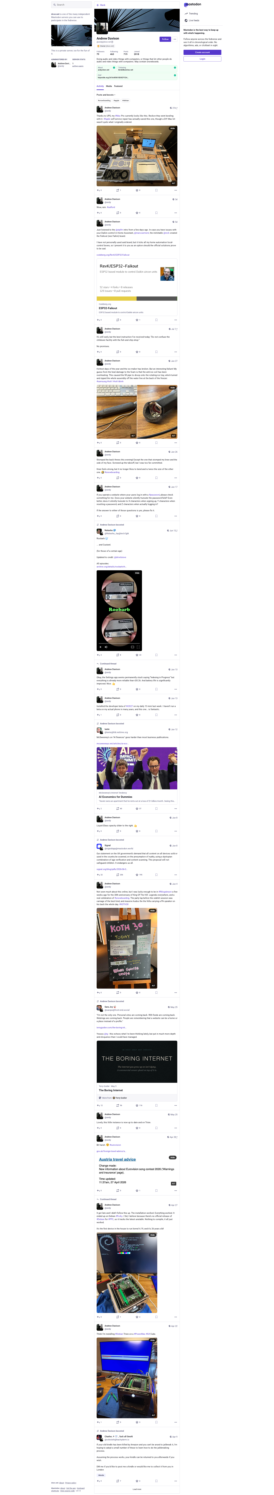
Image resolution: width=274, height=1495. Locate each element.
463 (112, 54)
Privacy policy (70, 1483)
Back (102, 5)
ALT (173, 183)
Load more (137, 1489)
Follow (165, 39)
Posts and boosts (105, 95)
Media (109, 86)
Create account (202, 52)
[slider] (119, 643)
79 (98, 54)
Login (202, 59)
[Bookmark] (156, 190)
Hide (173, 128)
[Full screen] (138, 647)
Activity (100, 86)
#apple (116, 100)
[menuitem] (119, 610)
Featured (118, 86)
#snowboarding (104, 100)
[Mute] (106, 647)
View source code (67, 1491)
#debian (125, 100)
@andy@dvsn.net (104, 42)
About (61, 1483)
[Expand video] (132, 647)
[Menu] (174, 39)
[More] (175, 190)
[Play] (100, 647)
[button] (119, 610)
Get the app (71, 1488)
